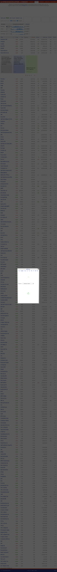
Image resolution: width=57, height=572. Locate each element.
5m (29, 270)
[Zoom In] (36, 270)
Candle (22, 270)
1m (27, 270)
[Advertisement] (28, 294)
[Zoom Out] (37, 270)
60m (31, 270)
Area (25, 270)
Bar (19, 270)
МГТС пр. (28, 269)
